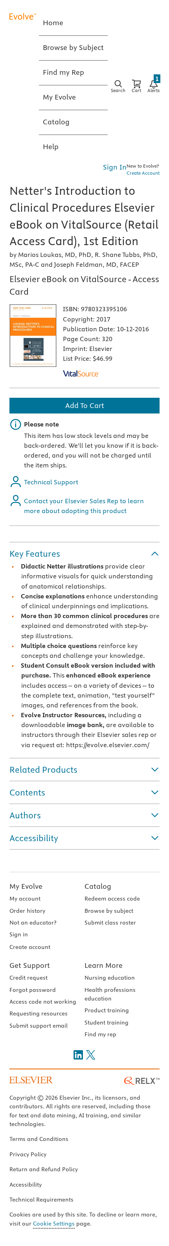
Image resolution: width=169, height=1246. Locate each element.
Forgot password (32, 989)
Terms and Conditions (38, 1139)
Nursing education (109, 977)
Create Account (143, 173)
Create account (29, 947)
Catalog (97, 886)
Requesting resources (38, 1013)
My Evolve (25, 886)
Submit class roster (110, 922)
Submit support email (38, 1025)
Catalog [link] (56, 121)
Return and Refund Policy (43, 1169)
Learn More (103, 965)
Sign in (18, 934)
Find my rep (100, 1034)
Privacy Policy (27, 1154)
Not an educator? (32, 922)
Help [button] (51, 146)
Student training (106, 1022)
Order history (27, 910)
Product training (106, 1010)
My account (24, 898)
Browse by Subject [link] (73, 47)
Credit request (28, 977)
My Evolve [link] (59, 97)
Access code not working (42, 1001)
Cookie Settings (54, 1223)
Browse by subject (108, 910)
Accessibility (25, 1184)
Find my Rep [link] (63, 72)
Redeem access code (112, 898)
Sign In (115, 167)
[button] (84, 553)
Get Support (29, 965)
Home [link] (53, 22)
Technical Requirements (41, 1199)
